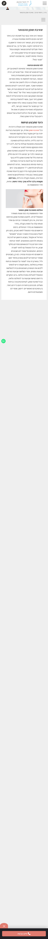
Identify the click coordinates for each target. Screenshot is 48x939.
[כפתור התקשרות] (4, 4)
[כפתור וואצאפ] (3, 341)
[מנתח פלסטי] (24, 4)
